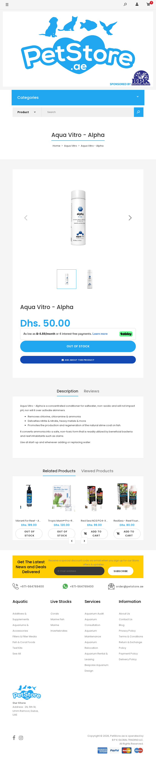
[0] (148, 4)
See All (17, 653)
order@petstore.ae (129, 586)
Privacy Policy (127, 631)
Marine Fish (57, 619)
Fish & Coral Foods (24, 642)
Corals (55, 613)
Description (67, 391)
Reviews (91, 391)
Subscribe (121, 571)
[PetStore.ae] (78, 49)
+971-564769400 (32, 586)
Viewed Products (97, 471)
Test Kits (17, 648)
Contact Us (125, 619)
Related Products (59, 471)
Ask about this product (79, 359)
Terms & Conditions (131, 636)
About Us (124, 613)
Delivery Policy (128, 659)
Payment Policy (128, 653)
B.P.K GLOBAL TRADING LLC (127, 740)
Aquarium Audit (94, 613)
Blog (121, 625)
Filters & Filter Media (25, 636)
